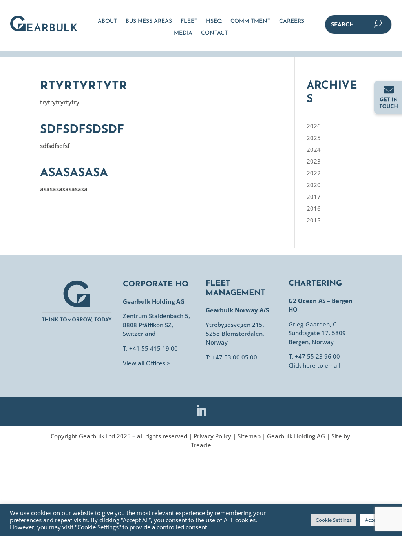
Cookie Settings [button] (334, 519)
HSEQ (214, 21)
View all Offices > (146, 363)
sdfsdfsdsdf (82, 130)
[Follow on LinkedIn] (201, 411)
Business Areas (149, 21)
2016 (314, 208)
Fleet (189, 21)
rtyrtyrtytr (83, 86)
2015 (314, 220)
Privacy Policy (212, 436)
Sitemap (249, 436)
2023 (314, 161)
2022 (314, 173)
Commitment (250, 21)
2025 (314, 138)
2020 (314, 185)
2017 (314, 197)
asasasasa (74, 173)
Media (183, 33)
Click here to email (314, 365)
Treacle (201, 445)
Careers (291, 21)
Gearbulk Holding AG (296, 436)
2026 (314, 126)
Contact (214, 33)
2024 (314, 149)
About (107, 21)
